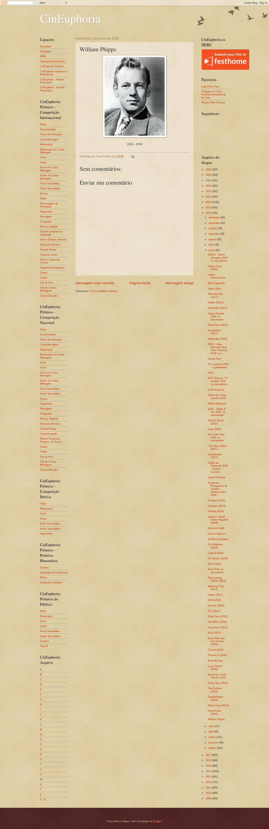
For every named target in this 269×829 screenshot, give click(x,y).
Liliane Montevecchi (216, 276)
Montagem (46, 216)
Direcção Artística (50, 244)
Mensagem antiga (179, 283)
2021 (209, 196)
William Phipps (216, 719)
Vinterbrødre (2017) (215, 456)
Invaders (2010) (216, 505)
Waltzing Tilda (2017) (216, 588)
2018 (209, 213)
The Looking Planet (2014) (217, 579)
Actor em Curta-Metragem (49, 169)
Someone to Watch (51, 582)
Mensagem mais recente (94, 283)
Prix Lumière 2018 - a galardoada (218, 366)
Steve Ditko (214, 288)
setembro (214, 233)
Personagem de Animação (49, 205)
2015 (209, 765)
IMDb (43, 56)
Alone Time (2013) (218, 705)
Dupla (43, 198)
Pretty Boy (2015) (218, 683)
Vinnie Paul (214, 358)
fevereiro (214, 742)
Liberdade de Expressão (54, 572)
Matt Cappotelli (216, 283)
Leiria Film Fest (210, 86)
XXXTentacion (216, 389)
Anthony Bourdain (218, 539)
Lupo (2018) (214, 429)
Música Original (49, 226)
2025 (209, 174)
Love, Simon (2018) (215, 668)
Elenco (44, 193)
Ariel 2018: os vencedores (216, 571)
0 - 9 (42, 799)
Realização (46, 144)
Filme (43, 124)
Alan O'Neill (214, 563)
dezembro (215, 217)
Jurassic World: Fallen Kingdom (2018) (218, 519)
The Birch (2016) (217, 621)
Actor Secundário (50, 183)
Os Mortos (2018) (218, 558)
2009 (209, 798)
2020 (209, 202)
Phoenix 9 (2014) (217, 655)
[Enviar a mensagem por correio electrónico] (132, 156)
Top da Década (48, 295)
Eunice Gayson (216, 533)
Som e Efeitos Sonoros (53, 239)
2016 (209, 760)
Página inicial (139, 283)
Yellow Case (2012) (215, 268)
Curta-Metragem (49, 139)
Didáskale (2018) (217, 338)
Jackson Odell (216, 528)
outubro (213, 228)
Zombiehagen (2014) (215, 698)
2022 (209, 191)
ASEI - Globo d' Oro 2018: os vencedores (216, 412)
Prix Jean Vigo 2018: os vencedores (216, 437)
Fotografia (45, 221)
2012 (209, 782)
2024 (209, 180)
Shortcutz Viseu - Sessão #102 (218, 396)
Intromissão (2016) (214, 712)
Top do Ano (46, 282)
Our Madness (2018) (215, 546)
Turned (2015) (216, 649)
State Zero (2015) (218, 616)
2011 (209, 787)
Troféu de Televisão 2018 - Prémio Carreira (218, 467)
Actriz (43, 162)
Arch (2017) (214, 632)
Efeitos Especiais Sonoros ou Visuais (51, 440)
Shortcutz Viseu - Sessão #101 (218, 676)
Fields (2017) (215, 594)
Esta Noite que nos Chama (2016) (216, 641)
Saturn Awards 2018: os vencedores (216, 316)
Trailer (43, 277)
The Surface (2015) (215, 690)
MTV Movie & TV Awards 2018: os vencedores (218, 381)
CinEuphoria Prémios (52, 66)
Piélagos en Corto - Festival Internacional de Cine (213, 94)
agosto (213, 239)
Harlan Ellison (216, 302)
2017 (209, 755)
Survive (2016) (216, 605)
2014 (209, 771)
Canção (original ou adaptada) (51, 233)
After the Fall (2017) (215, 295)
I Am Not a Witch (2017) (217, 447)
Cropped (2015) (216, 500)
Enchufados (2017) (214, 332)
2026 (209, 169)
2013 (209, 776)
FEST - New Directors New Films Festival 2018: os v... (217, 349)
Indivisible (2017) (217, 307)
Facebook (45, 46)
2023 (209, 185)
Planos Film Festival (213, 102)
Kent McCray (215, 660)
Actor (43, 157)
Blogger (157, 821)
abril (211, 731)
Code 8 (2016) (216, 553)
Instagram (45, 51)
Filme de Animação (51, 134)
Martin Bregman (217, 403)
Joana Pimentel (216, 477)
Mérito (43, 577)
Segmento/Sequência (52, 267)
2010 (209, 792)
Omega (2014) (216, 511)
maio (212, 726)
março (212, 737)
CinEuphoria (70, 18)
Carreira (44, 567)
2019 (209, 207)
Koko (211, 372)
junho (212, 250)
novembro (215, 223)
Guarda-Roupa (48, 249)
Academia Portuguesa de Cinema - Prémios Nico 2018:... (217, 489)
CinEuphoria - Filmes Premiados (52, 81)
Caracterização (48, 254)
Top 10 (44, 646)
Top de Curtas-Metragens (48, 289)
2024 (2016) (214, 600)
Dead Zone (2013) (218, 324)
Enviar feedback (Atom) (103, 291)
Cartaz (43, 272)
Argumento (46, 211)
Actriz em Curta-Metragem (49, 177)
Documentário (48, 129)
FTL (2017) (214, 611)
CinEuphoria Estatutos (53, 61)
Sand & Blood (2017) (216, 422)
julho (212, 244)
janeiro (213, 747)
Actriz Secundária (50, 188)
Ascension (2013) (218, 627)
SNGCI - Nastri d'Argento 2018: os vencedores (218, 257)
